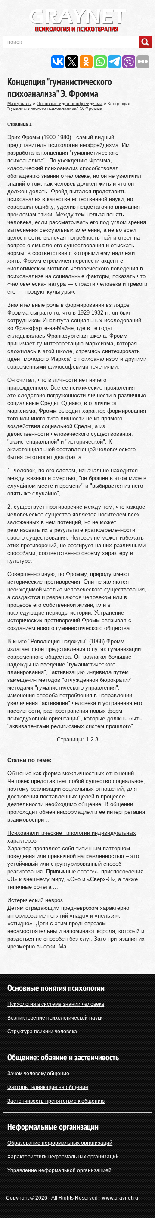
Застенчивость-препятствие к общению (56, 1101)
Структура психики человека (42, 1032)
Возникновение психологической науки (55, 1018)
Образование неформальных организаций (59, 1143)
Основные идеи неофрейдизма (69, 103)
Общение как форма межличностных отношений (70, 773)
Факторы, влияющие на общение (47, 1087)
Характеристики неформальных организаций (63, 1157)
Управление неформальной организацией (59, 1170)
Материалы (19, 103)
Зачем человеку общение (38, 1074)
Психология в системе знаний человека (55, 1004)
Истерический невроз (35, 900)
